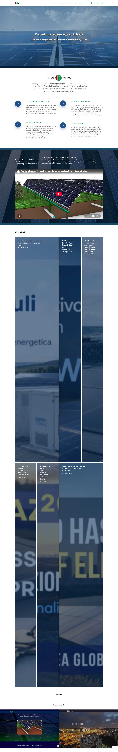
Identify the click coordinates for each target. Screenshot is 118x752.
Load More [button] (59, 694)
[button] (38, 102)
